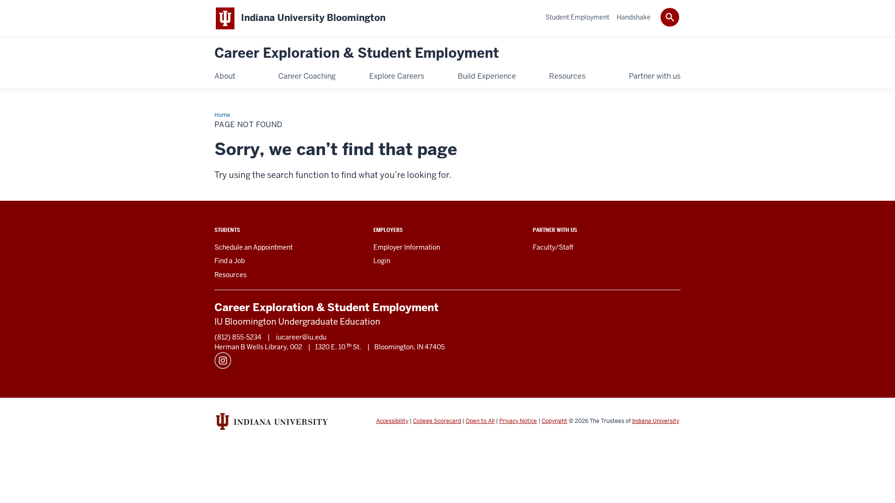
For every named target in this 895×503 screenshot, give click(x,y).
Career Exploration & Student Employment (356, 53)
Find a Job (229, 261)
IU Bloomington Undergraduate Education (297, 321)
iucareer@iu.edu (301, 337)
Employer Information (406, 247)
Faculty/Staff (553, 247)
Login (381, 261)
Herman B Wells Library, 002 (258, 347)
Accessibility (392, 421)
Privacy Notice (518, 421)
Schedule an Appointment (253, 247)
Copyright (554, 421)
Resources (230, 275)
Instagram (222, 360)
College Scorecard (437, 421)
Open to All (480, 421)
